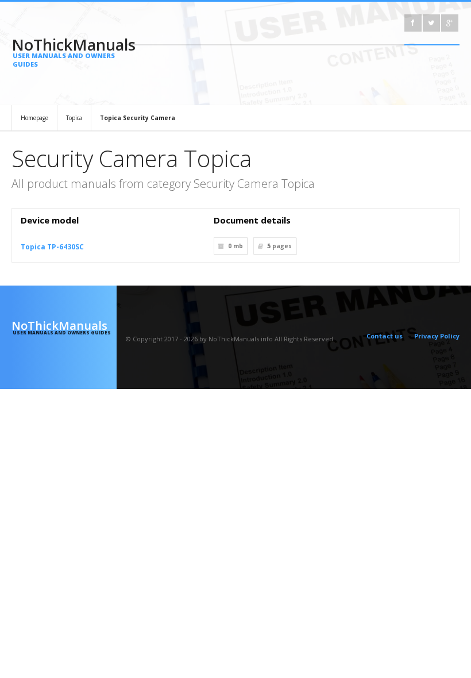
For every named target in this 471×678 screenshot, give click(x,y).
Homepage (34, 118)
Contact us (384, 336)
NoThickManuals (64, 51)
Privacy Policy (437, 336)
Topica (74, 118)
